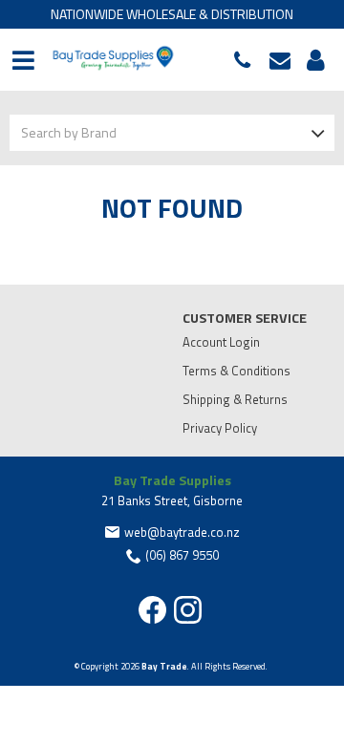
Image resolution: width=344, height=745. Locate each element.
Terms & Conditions (236, 370)
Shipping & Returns (235, 399)
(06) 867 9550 (247, 60)
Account (312, 60)
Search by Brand (69, 132)
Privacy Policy (220, 427)
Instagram (188, 610)
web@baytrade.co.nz (284, 60)
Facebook (152, 610)
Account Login (221, 341)
